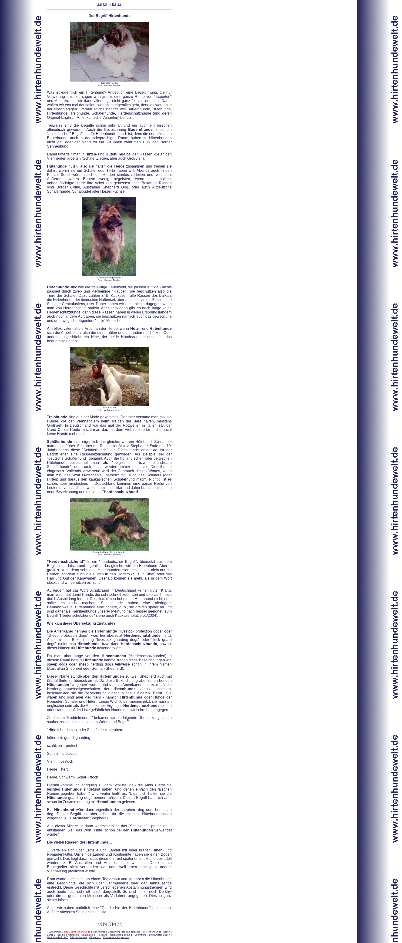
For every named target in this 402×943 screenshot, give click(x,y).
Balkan (61, 934)
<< (99, 4)
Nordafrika (115, 934)
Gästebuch (95, 937)
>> (119, 4)
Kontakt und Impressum (116, 937)
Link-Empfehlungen (159, 934)
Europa (51, 934)
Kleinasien (73, 934)
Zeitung (128, 934)
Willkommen (55, 931)
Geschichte (99, 931)
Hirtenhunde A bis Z (57, 937)
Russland (102, 934)
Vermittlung (141, 934)
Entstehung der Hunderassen (124, 931)
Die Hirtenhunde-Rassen (156, 931)
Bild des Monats (78, 937)
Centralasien (88, 934)
